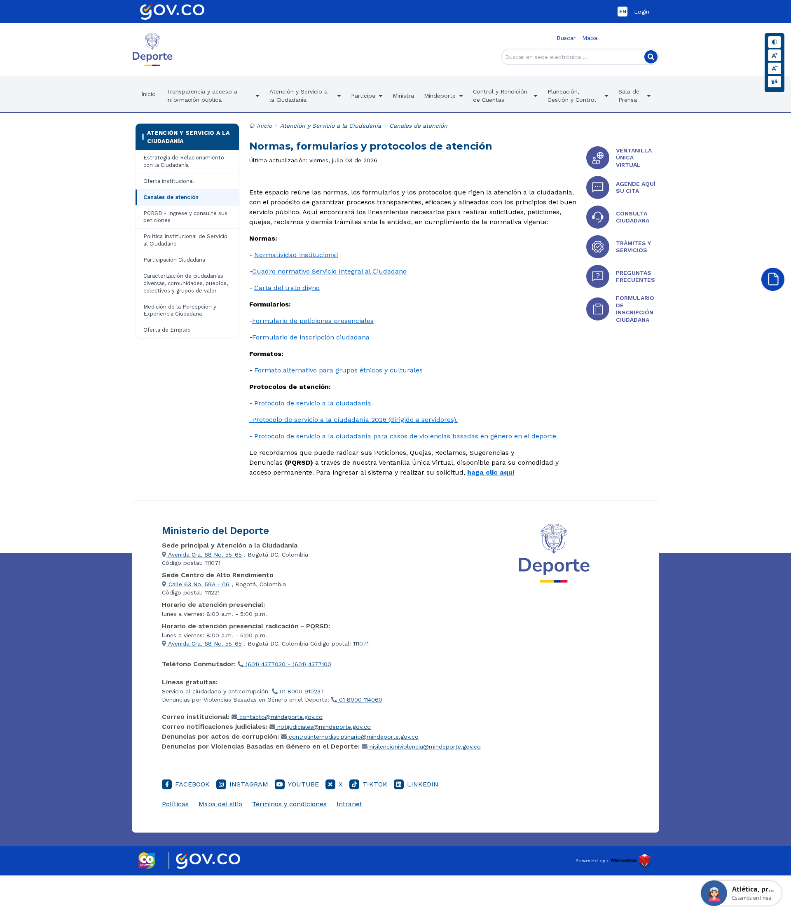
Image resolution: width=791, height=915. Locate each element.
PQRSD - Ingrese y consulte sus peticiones (185, 217)
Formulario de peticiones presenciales (313, 321)
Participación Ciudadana (174, 260)
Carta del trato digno (287, 288)
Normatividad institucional (296, 255)
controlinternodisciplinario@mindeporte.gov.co (353, 736)
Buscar (566, 38)
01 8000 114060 (359, 699)
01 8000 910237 (301, 691)
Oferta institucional (168, 181)
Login (641, 11)
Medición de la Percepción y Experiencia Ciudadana (179, 310)
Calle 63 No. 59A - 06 (197, 584)
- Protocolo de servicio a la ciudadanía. (311, 403)
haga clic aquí (491, 472)
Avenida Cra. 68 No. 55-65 (204, 554)
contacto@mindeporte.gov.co (280, 717)
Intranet (349, 804)
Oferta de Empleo (167, 330)
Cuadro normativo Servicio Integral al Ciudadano (329, 271)
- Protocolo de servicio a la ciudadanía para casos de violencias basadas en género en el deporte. (403, 436)
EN (622, 11)
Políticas (175, 804)
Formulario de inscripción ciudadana (311, 337)
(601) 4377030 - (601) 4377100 (287, 664)
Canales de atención (171, 197)
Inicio (148, 94)
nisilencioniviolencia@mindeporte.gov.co (424, 746)
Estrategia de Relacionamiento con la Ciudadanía (183, 161)
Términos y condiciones (289, 804)
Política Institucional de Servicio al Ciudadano (185, 240)
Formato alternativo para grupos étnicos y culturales (338, 370)
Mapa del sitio (220, 804)
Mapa (589, 38)
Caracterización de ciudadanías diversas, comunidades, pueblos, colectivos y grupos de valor (185, 283)
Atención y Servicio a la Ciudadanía (188, 136)
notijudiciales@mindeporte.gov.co (323, 726)
